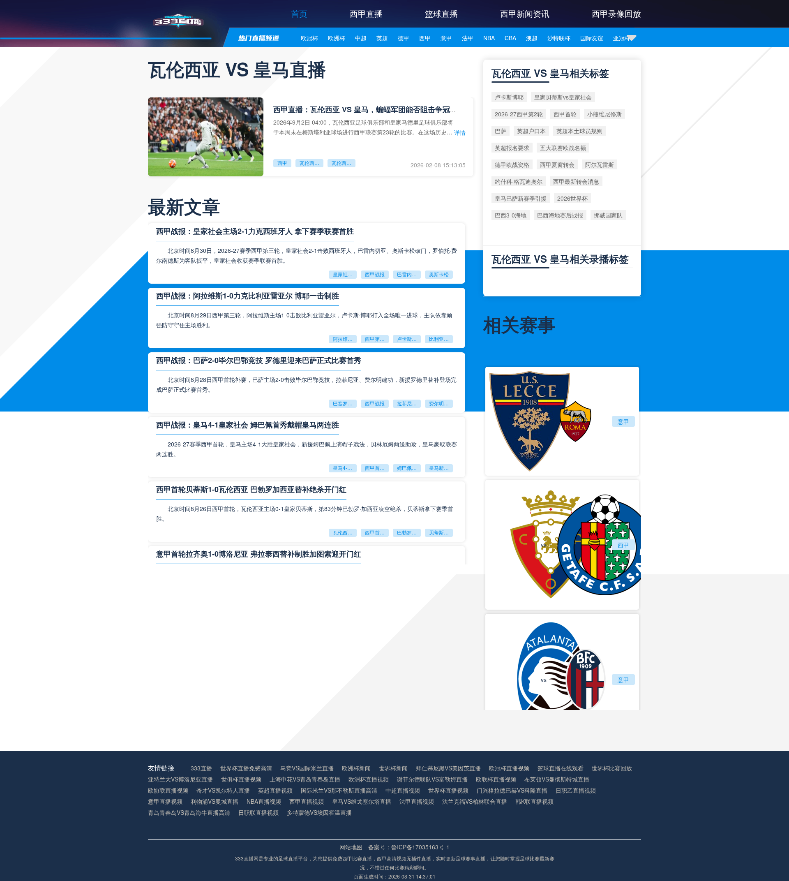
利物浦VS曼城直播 (214, 801)
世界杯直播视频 (448, 790)
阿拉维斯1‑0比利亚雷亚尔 (345, 338)
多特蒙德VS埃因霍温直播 (319, 812)
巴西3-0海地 (510, 215)
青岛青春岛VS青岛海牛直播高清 (189, 812)
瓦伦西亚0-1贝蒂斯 (345, 532)
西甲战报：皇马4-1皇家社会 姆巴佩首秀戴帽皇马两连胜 (247, 424)
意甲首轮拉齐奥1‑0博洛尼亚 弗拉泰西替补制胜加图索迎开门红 (258, 553)
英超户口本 (531, 131)
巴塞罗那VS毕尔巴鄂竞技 (345, 403)
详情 (460, 132)
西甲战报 (375, 274)
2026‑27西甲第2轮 (519, 114)
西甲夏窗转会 (557, 164)
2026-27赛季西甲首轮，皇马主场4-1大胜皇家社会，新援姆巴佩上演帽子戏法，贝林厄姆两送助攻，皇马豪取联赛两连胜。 (306, 449)
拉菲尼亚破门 (409, 403)
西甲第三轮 (377, 338)
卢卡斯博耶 (409, 338)
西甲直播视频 (306, 801)
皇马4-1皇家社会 (345, 467)
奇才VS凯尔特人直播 (223, 790)
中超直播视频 (402, 790)
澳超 (532, 38)
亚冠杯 (621, 38)
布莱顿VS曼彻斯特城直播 (556, 779)
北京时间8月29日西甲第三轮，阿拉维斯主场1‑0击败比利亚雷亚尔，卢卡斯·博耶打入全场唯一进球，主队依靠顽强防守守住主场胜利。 (304, 320)
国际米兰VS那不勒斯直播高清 (339, 790)
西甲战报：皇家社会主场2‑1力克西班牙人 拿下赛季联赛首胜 (255, 231)
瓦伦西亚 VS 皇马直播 (343, 162)
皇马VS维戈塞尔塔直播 (361, 801)
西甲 (425, 38)
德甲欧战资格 (512, 164)
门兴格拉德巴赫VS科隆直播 (512, 790)
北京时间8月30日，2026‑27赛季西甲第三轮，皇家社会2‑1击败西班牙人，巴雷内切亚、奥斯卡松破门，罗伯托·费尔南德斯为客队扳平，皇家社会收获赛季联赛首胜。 (306, 255)
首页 (299, 13)
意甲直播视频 (165, 801)
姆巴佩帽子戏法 (409, 467)
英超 (382, 38)
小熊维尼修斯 (604, 114)
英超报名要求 (512, 147)
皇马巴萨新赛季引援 (521, 198)
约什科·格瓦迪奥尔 (518, 181)
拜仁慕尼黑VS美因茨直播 (448, 768)
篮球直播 (441, 13)
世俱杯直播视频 (241, 779)
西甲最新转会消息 (576, 181)
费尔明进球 (441, 403)
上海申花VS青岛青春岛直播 (305, 779)
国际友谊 (591, 38)
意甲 (446, 38)
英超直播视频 (275, 790)
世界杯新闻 (393, 768)
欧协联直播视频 (168, 790)
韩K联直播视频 (534, 801)
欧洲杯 (336, 38)
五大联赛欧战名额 (563, 147)
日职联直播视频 (258, 812)
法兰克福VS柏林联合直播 (474, 801)
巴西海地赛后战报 (560, 215)
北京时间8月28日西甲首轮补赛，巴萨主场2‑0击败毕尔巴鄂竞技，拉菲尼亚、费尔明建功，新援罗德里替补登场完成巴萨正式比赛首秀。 (306, 384)
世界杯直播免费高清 (246, 768)
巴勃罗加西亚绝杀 (409, 532)
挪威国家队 (608, 215)
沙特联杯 (558, 38)
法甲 (467, 38)
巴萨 (500, 131)
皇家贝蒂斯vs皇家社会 (563, 97)
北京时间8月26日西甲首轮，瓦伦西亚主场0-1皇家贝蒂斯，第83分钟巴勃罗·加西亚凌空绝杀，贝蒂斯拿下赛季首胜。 (304, 513)
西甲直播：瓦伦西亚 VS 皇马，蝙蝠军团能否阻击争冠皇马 (369, 109)
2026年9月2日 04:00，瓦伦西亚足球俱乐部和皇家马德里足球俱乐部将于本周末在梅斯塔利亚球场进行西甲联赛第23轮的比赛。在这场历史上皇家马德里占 (363, 127)
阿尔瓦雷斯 (599, 164)
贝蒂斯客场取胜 (441, 532)
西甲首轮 (565, 114)
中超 (361, 38)
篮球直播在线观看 (561, 768)
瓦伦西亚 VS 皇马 (311, 162)
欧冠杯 (309, 38)
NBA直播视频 (264, 801)
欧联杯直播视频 (496, 779)
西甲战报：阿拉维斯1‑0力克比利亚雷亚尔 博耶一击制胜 (247, 295)
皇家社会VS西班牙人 (345, 274)
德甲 (403, 38)
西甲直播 (366, 13)
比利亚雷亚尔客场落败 (441, 338)
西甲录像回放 (616, 13)
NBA (489, 38)
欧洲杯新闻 (356, 768)
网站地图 (350, 847)
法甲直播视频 (416, 801)
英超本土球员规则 (579, 131)
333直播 (201, 768)
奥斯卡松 (439, 274)
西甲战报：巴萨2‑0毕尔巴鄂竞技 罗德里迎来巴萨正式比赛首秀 (258, 360)
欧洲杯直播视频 (368, 779)
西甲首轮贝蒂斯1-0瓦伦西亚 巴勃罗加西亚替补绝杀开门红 (251, 489)
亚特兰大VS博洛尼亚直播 (180, 779)
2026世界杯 (572, 198)
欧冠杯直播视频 (509, 768)
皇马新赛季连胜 (441, 467)
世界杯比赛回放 (612, 768)
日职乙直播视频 (576, 790)
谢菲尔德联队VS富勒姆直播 (432, 779)
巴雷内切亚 (409, 274)
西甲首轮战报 (377, 467)
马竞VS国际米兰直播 (307, 768)
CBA (510, 38)
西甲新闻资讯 (524, 13)
